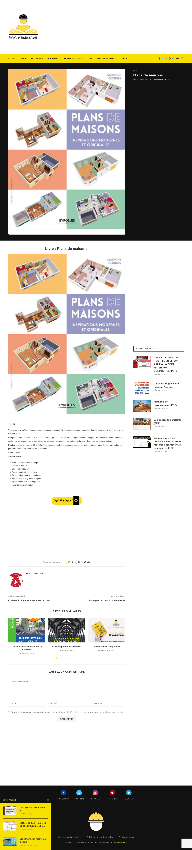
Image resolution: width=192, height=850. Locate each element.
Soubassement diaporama (107, 646)
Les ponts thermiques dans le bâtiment (27, 648)
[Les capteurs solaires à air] (9, 810)
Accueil (12, 58)
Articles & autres (105, 58)
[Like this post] (69, 562)
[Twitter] (163, 58)
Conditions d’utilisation (69, 837)
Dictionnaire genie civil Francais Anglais (167, 385)
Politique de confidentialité (99, 837)
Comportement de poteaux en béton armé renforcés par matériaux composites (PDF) (167, 443)
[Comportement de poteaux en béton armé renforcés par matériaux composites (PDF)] (142, 442)
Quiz (123, 58)
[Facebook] (159, 58)
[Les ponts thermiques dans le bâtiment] (26, 630)
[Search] (182, 58)
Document (52, 58)
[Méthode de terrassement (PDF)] (142, 406)
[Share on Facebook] (72, 562)
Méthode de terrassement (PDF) (165, 403)
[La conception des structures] (66, 630)
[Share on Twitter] (76, 562)
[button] (12, 638)
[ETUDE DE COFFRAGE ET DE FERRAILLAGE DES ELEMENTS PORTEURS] (9, 826)
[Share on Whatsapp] (82, 562)
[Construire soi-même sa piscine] (9, 841)
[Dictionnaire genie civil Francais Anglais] (142, 388)
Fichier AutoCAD (72, 58)
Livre (89, 58)
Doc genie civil (142, 80)
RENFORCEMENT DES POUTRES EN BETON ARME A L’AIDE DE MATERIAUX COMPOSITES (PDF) (166, 364)
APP (22, 58)
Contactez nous (126, 837)
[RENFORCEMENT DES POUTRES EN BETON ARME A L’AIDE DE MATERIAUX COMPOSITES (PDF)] (142, 362)
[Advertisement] (126, 27)
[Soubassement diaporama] (106, 630)
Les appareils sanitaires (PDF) (168, 421)
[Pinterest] (170, 58)
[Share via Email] (88, 562)
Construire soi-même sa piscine (33, 840)
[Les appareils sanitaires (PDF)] (142, 424)
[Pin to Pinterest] (79, 562)
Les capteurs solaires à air (32, 809)
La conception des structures (66, 646)
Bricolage (36, 58)
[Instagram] (166, 58)
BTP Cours (121, 842)
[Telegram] (173, 58)
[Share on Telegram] (85, 562)
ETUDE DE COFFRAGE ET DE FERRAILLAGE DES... (33, 825)
